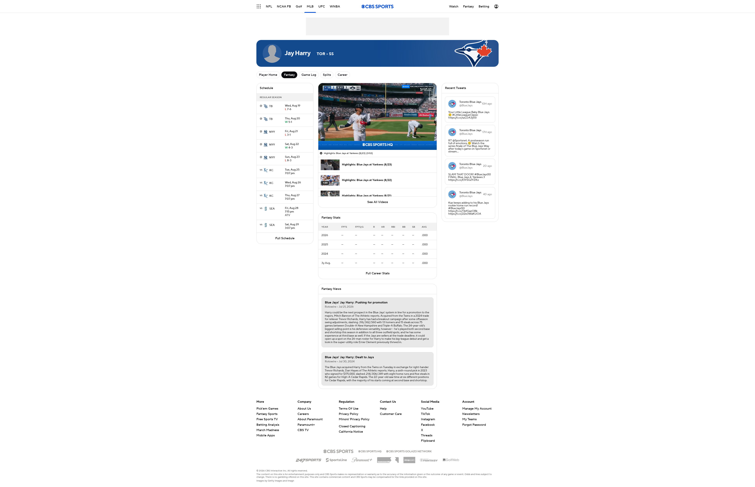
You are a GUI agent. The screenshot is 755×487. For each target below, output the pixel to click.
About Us (304, 409)
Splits (327, 75)
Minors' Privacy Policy (354, 419)
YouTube (427, 409)
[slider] (377, 138)
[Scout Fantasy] (429, 460)
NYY (272, 132)
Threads (426, 435)
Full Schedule (285, 238)
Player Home (268, 75)
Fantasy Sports (266, 414)
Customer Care (391, 414)
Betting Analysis (267, 425)
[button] (325, 144)
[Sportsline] (336, 459)
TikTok (425, 414)
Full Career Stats (377, 273)
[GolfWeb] (451, 460)
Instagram (428, 419)
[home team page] (266, 106)
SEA (272, 209)
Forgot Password (474, 425)
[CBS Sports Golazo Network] (409, 451)
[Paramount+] (362, 459)
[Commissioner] (388, 459)
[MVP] (409, 458)
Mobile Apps (265, 435)
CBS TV (303, 430)
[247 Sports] (308, 459)
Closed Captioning (352, 426)
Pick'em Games (267, 409)
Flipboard (428, 441)
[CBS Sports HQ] (369, 451)
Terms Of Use (348, 409)
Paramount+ (306, 425)
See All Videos (377, 202)
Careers (303, 414)
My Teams (469, 419)
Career (342, 75)
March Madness (267, 430)
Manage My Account (477, 409)
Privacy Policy (348, 414)
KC (271, 170)
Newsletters (471, 414)
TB (271, 106)
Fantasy (289, 75)
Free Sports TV (267, 419)
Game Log (308, 75)
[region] (377, 116)
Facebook (428, 425)
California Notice (351, 432)
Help (383, 409)
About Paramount (310, 419)
